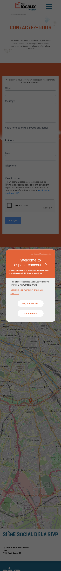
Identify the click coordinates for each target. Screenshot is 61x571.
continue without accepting (41, 254)
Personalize (30, 313)
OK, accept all (30, 303)
